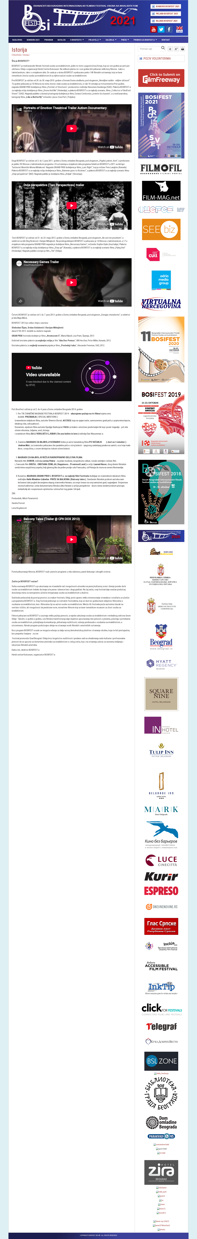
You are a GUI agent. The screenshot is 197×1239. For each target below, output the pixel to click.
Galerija (110, 40)
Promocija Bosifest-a (144, 40)
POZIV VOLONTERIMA (157, 58)
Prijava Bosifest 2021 (167, 13)
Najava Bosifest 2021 (167, 21)
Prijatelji (93, 40)
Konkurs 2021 (33, 40)
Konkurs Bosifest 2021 (167, 6)
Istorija (26, 55)
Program (48, 40)
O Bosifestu (76, 40)
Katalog (62, 40)
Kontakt (166, 40)
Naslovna (17, 40)
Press (124, 40)
